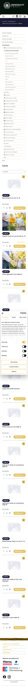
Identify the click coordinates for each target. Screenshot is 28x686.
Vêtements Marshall (9, 71)
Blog (3, 160)
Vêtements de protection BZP (11, 53)
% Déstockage (7, 146)
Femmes (7, 76)
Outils (6, 143)
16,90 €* (6, 386)
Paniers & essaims (9, 154)
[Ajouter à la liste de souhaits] (23, 176)
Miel (5, 157)
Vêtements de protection (12, 50)
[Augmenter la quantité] (9, 208)
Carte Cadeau (8, 118)
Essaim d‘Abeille (6, 33)
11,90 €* (5, 462)
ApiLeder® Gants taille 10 (10, 617)
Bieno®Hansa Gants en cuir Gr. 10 (13, 541)
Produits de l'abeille (10, 106)
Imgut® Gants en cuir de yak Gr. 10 (14, 236)
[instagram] (9, 677)
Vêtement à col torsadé (10, 74)
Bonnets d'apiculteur (9, 89)
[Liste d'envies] (20, 16)
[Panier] (24, 16)
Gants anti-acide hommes (11, 389)
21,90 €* (6, 577)
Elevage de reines (9, 149)
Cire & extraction (9, 140)
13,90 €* (6, 195)
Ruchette (7, 95)
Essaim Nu (5, 36)
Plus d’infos (5, 204)
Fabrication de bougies (11, 152)
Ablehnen (14, 371)
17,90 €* (6, 310)
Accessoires (5, 45)
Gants (6, 61)
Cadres (7, 92)
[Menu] (3, 16)
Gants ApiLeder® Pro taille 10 (12, 274)
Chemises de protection (10, 66)
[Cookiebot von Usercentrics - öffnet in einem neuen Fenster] (20, 313)
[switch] (24, 346)
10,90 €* (6, 500)
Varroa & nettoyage (10, 137)
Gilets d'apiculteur (9, 81)
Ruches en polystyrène (11, 135)
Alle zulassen (14, 362)
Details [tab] (14, 317)
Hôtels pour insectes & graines (13, 129)
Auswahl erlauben (14, 366)
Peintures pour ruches (11, 98)
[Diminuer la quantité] (3, 208)
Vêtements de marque (10, 68)
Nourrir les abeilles (10, 103)
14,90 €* (6, 233)
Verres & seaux (9, 115)
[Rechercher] (13, 16)
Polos (6, 79)
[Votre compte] (16, 16)
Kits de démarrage (7, 42)
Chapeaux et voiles (9, 55)
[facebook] (4, 677)
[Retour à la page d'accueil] (14, 5)
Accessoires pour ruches (11, 101)
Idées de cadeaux (9, 112)
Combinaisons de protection (11, 58)
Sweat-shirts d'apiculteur (10, 87)
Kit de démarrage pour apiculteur (13, 48)
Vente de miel (8, 126)
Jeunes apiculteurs (9, 63)
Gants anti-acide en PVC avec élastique (12, 580)
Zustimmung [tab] (5, 317)
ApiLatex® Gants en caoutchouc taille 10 (13, 465)
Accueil (4, 21)
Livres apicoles (9, 109)
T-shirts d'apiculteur (9, 84)
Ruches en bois (9, 120)
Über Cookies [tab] (22, 317)
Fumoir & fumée (9, 132)
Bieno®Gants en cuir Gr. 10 (11, 198)
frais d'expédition (14, 681)
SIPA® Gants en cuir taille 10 (11, 427)
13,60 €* (6, 424)
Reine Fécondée (7, 39)
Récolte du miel (9, 123)
